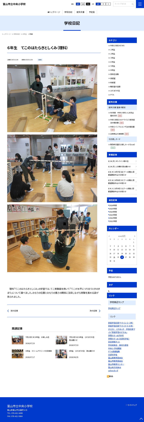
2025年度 (113, 208)
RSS (111, 376)
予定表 (92, 12)
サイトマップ (132, 405)
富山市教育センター (116, 364)
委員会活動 (114, 74)
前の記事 (14, 310)
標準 (98, 4)
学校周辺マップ (114, 308)
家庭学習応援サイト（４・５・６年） (120, 326)
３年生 (112, 58)
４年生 (112, 62)
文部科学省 (112, 354)
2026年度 (113, 205)
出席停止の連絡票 (119, 134)
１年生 (112, 49)
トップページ (54, 12)
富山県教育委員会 (115, 357)
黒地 (88, 4)
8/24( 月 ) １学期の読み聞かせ (119, 166)
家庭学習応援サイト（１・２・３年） (120, 322)
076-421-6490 (17, 413)
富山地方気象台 (114, 367)
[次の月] (134, 236)
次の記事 (93, 310)
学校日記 (68, 12)
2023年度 (113, 214)
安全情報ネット (114, 342)
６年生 (112, 70)
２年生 (112, 53)
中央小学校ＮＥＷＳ (117, 45)
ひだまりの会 (115, 90)
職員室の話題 (115, 86)
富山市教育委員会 (115, 361)
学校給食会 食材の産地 (118, 345)
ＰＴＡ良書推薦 (114, 351)
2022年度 (113, 218)
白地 (83, 4)
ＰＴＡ (112, 94)
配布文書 (81, 12)
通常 (78, 4)
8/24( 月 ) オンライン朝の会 (118, 161)
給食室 (112, 82)
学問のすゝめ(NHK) (116, 335)
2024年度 (113, 211)
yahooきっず (113, 370)
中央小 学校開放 (114, 348)
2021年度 (113, 221)
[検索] (131, 4)
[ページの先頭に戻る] (141, 419)
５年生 (112, 66)
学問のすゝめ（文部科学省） (118, 338)
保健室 (112, 78)
